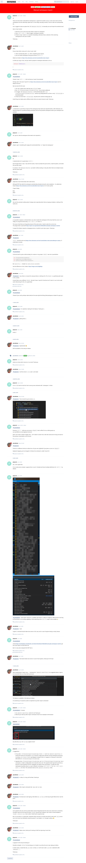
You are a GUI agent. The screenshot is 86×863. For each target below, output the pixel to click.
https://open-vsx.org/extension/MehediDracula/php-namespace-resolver (43, 225)
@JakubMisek (16, 724)
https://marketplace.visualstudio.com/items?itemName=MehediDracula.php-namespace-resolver (38, 643)
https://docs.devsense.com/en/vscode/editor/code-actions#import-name (43, 240)
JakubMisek (17, 76)
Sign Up (72, 1)
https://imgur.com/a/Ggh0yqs (35, 266)
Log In (77, 1)
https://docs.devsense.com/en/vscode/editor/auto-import (35, 58)
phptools (16, 238)
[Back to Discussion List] (2, 2)
